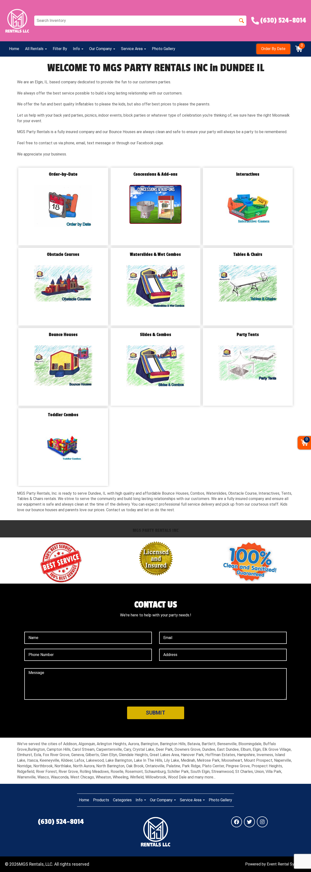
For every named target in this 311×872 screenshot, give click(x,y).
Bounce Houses (63, 334)
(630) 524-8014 (61, 821)
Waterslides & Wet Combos (155, 254)
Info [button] (77, 48)
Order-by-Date (63, 174)
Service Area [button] (132, 48)
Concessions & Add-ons (155, 174)
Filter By (60, 48)
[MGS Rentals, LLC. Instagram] (262, 821)
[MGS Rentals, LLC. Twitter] (249, 821)
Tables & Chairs (247, 254)
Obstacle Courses (63, 254)
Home (14, 48)
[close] (304, 7)
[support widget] (296, 860)
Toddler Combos (63, 414)
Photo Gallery (163, 48)
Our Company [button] (101, 48)
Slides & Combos (155, 334)
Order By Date (273, 48)
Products (101, 800)
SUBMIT (155, 713)
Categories (122, 800)
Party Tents (248, 334)
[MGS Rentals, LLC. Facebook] (236, 821)
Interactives (247, 174)
